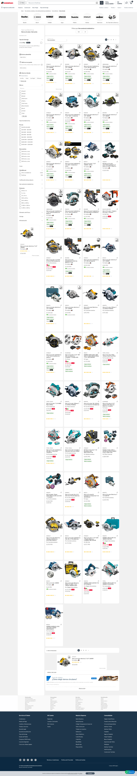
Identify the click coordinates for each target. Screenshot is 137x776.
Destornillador (53, 705)
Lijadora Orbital (104, 703)
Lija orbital (52, 698)
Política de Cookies (80, 760)
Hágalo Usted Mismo (109, 719)
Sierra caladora (78, 704)
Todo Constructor (80, 726)
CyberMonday (79, 736)
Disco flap (27, 709)
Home (22, 10)
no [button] (79, 31)
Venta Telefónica (80, 734)
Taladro (102, 698)
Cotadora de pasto (104, 706)
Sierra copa (27, 702)
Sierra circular (52, 703)
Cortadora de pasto (104, 705)
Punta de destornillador (29, 705)
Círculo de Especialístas (110, 724)
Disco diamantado (28, 706)
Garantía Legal (22, 729)
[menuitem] (103, 7)
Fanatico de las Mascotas (110, 721)
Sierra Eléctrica (55, 10)
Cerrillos (22, 78)
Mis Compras (50, 724)
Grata (51, 699)
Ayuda (49, 726)
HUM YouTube (107, 749)
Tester (51, 709)
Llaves (102, 709)
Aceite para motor (53, 700)
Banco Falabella (108, 739)
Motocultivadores (104, 700)
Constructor (27, 7)
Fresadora (52, 704)
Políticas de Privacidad (67, 760)
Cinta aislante (78, 703)
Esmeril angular (78, 706)
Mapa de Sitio (79, 747)
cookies (80, 773)
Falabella (106, 731)
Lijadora (102, 702)
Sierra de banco (78, 698)
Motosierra (52, 708)
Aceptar (90, 773)
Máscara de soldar (104, 704)
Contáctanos (22, 719)
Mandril (26, 704)
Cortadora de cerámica (80, 709)
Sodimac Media (108, 729)
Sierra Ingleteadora (79, 702)
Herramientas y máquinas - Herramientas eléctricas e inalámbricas (38, 10)
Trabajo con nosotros (81, 729)
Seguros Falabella (108, 734)
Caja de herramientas (29, 698)
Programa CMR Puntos (24, 739)
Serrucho (52, 706)
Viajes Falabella (108, 736)
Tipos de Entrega (44, 7)
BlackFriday (79, 744)
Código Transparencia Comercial (84, 724)
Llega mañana (23, 57)
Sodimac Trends (108, 726)
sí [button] (85, 31)
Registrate (49, 719)
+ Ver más (24, 116)
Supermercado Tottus (109, 741)
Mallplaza (106, 744)
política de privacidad (72, 773)
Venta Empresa (79, 721)
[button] (65, 3)
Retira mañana (23, 67)
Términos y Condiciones (53, 760)
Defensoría (78, 731)
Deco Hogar (35, 7)
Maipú (27, 78)
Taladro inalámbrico (53, 702)
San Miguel (32, 78)
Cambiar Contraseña (52, 721)
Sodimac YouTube (108, 747)
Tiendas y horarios (23, 726)
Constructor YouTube (109, 752)
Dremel (77, 700)
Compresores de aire (79, 699)
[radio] (47, 82)
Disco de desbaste (28, 708)
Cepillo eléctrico (104, 708)
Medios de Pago (23, 721)
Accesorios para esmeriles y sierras (30, 700)
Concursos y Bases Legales (25, 744)
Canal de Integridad (24, 741)
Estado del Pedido (23, 736)
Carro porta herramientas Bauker (30, 699)
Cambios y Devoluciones (25, 724)
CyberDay (78, 739)
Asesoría (20, 7)
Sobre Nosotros (79, 719)
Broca (26, 703)
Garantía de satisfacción (25, 731)
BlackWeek (78, 741)
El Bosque (39, 78)
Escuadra (77, 705)
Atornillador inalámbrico (80, 708)
